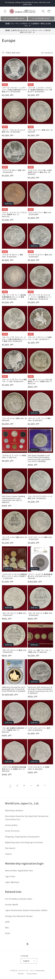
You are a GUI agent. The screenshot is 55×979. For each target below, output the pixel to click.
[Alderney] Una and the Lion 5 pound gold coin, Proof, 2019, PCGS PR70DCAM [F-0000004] (13, 689)
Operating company (14, 810)
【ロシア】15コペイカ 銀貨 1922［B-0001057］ (14, 614)
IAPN (7, 922)
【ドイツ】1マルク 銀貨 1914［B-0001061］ (14, 538)
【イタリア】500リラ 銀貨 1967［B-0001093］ (14, 171)
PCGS (7, 933)
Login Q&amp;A (12, 882)
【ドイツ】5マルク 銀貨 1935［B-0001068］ (14, 419)
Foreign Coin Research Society (18, 916)
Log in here (10, 876)
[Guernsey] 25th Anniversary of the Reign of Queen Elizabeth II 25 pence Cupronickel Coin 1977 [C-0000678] (40, 690)
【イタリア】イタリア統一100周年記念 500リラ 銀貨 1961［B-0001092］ (40, 172)
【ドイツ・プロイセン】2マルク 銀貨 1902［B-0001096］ (13, 131)
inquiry (8, 854)
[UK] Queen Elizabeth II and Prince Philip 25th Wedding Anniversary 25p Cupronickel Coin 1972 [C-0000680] (39, 458)
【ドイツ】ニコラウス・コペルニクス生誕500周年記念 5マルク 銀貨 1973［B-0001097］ (40, 90)
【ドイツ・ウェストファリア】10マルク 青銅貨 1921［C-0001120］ (14, 214)
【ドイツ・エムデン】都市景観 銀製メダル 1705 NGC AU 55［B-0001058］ (40, 576)
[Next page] (45, 785)
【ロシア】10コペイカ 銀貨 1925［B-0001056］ (40, 614)
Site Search (10, 848)
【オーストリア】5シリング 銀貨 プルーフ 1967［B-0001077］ (40, 338)
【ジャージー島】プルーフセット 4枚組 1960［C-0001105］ (40, 651)
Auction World (11, 904)
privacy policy (11, 825)
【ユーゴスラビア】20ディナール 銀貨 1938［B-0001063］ (40, 497)
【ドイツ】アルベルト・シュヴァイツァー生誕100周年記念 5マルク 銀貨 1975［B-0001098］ (14, 90)
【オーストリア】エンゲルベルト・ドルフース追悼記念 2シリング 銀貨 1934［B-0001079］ (40, 297)
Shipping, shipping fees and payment (22, 836)
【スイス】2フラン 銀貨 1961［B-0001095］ (40, 131)
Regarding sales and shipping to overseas (24, 842)
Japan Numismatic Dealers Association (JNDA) (26, 910)
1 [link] (10, 785)
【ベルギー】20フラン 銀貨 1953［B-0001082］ (40, 256)
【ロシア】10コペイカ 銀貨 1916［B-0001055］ (14, 651)
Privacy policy (32, 974)
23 (38, 785)
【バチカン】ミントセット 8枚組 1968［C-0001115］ (14, 456)
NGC (7, 927)
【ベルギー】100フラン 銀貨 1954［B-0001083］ (12, 256)
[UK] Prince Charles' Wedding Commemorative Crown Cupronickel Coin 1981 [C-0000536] (13, 499)
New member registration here (19, 870)
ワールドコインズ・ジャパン (26, 970)
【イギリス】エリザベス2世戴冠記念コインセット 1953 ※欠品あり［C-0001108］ (14, 576)
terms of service (12, 830)
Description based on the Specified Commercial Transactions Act (26, 818)
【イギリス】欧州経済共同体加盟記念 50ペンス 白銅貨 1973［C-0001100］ (14, 769)
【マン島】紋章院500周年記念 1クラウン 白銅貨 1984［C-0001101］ (14, 730)
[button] (5, 11)
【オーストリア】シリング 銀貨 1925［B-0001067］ (39, 419)
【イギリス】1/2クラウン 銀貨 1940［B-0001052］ (39, 729)
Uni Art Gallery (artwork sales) (18, 898)
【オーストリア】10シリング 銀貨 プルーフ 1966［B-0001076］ (14, 380)
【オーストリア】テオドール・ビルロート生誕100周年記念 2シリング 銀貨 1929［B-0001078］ (14, 339)
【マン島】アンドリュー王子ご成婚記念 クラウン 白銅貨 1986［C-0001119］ (40, 381)
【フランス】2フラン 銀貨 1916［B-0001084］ (39, 213)
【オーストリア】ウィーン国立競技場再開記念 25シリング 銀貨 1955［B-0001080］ (14, 297)
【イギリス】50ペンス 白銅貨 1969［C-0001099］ (39, 768)
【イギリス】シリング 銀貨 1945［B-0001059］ (40, 538)
